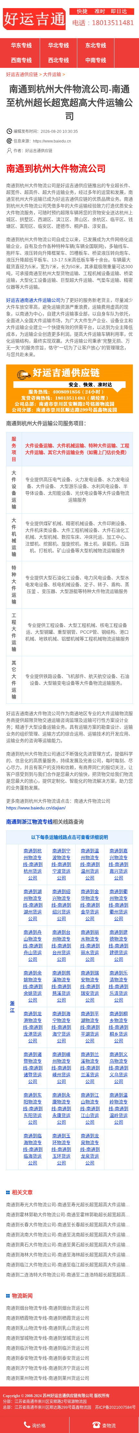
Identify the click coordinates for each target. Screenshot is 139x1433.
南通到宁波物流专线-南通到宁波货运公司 (61, 864)
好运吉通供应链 (22, 74)
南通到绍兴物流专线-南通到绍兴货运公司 (61, 905)
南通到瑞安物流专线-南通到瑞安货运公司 (90, 986)
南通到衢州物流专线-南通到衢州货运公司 (118, 905)
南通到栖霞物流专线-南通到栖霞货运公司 (47, 1318)
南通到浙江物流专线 (29, 822)
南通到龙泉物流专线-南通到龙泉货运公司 (90, 1149)
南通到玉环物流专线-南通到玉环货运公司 (61, 1149)
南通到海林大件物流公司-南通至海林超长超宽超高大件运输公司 (70, 1254)
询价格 (39, 1425)
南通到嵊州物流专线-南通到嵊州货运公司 (61, 1068)
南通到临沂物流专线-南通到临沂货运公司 (47, 1348)
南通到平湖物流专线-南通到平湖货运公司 (90, 1027)
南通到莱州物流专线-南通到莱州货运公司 (47, 1378)
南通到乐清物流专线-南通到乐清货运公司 (118, 986)
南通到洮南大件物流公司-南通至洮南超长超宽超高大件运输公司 (70, 1234)
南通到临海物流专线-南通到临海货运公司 (33, 1149)
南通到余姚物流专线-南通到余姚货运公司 (33, 986)
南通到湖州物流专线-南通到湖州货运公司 (33, 905)
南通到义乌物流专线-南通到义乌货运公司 (118, 1068)
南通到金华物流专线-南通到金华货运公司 (90, 905)
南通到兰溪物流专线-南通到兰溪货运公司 (90, 1068)
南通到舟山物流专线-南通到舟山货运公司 (33, 946)
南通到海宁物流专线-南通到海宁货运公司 (61, 1027)
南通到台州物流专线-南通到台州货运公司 (61, 946)
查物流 (109, 1425)
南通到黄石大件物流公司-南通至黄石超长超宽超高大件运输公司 (70, 1244)
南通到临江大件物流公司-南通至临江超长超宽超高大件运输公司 (70, 1264)
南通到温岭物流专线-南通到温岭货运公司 (118, 1108)
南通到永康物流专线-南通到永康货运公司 (61, 1108)
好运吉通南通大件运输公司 (33, 300)
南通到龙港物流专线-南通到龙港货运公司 (33, 1027)
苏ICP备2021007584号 (115, 1407)
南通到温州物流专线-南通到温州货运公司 (90, 864)
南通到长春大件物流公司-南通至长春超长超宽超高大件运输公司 (70, 1224)
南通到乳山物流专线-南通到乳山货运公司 (47, 1328)
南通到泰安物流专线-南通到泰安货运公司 (47, 1358)
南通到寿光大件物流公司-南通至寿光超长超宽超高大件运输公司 (70, 1204)
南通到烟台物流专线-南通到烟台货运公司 (47, 1308)
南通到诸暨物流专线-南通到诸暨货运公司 (33, 1068)
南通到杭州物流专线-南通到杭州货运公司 (33, 864)
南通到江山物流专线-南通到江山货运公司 (90, 1108)
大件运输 (52, 74)
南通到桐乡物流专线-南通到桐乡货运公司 (118, 1027)
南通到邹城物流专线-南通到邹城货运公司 (47, 1338)
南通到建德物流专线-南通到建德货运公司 (118, 946)
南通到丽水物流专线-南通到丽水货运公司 (90, 946)
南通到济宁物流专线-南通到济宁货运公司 (47, 1368)
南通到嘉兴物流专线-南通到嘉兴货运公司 (118, 864)
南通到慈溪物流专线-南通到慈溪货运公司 (61, 986)
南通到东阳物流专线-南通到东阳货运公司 (33, 1108)
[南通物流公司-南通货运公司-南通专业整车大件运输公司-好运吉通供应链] (34, 19)
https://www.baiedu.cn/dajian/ (36, 807)
